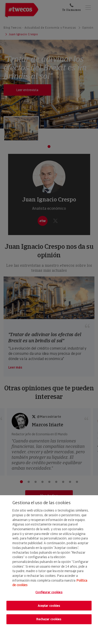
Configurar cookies (48, 592)
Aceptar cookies (49, 606)
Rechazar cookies (48, 619)
